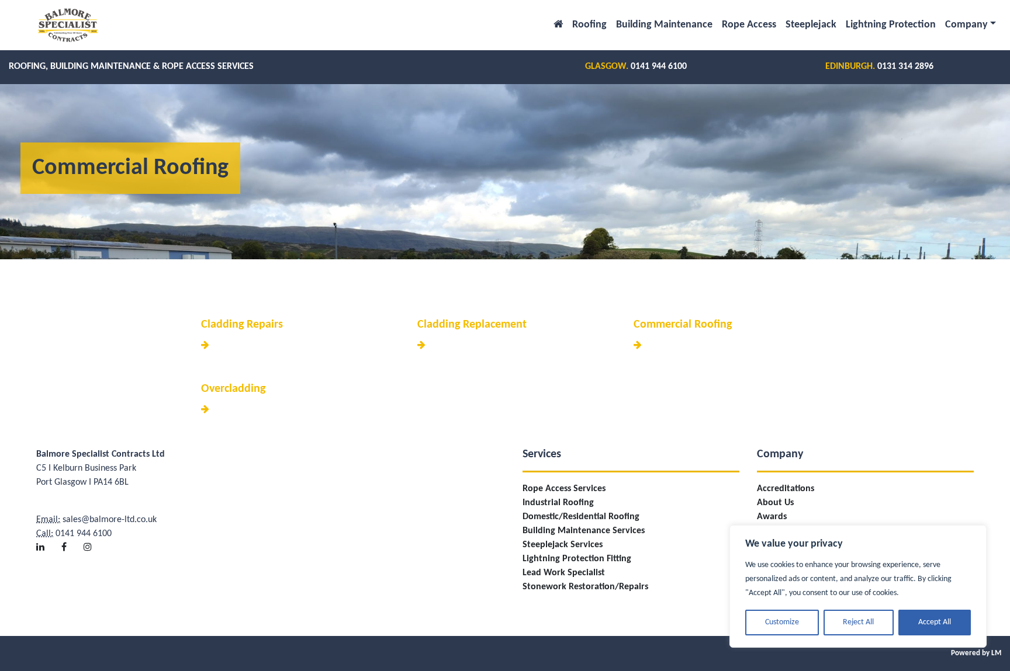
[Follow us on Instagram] (95, 539)
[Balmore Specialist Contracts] (67, 25)
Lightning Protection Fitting (577, 559)
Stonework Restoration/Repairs (585, 587)
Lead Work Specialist (564, 573)
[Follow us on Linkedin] (47, 539)
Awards (772, 516)
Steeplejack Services (563, 545)
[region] (858, 586)
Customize (782, 622)
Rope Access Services (564, 488)
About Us (775, 502)
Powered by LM (976, 653)
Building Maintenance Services (584, 531)
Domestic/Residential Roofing (581, 516)
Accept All (934, 622)
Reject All (858, 622)
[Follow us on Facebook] (71, 539)
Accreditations (785, 488)
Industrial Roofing (558, 502)
